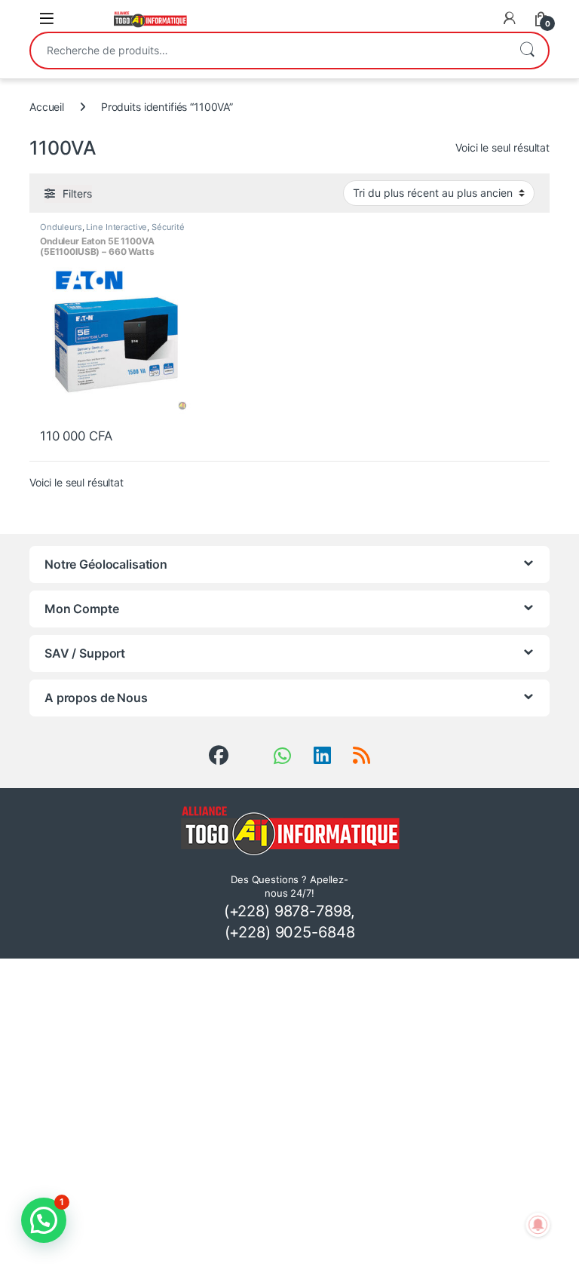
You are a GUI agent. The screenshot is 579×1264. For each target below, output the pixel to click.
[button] (43, 1220)
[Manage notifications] (538, 1225)
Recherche (527, 50)
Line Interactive (116, 227)
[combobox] (268, 50)
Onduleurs (61, 227)
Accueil (46, 106)
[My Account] (509, 18)
